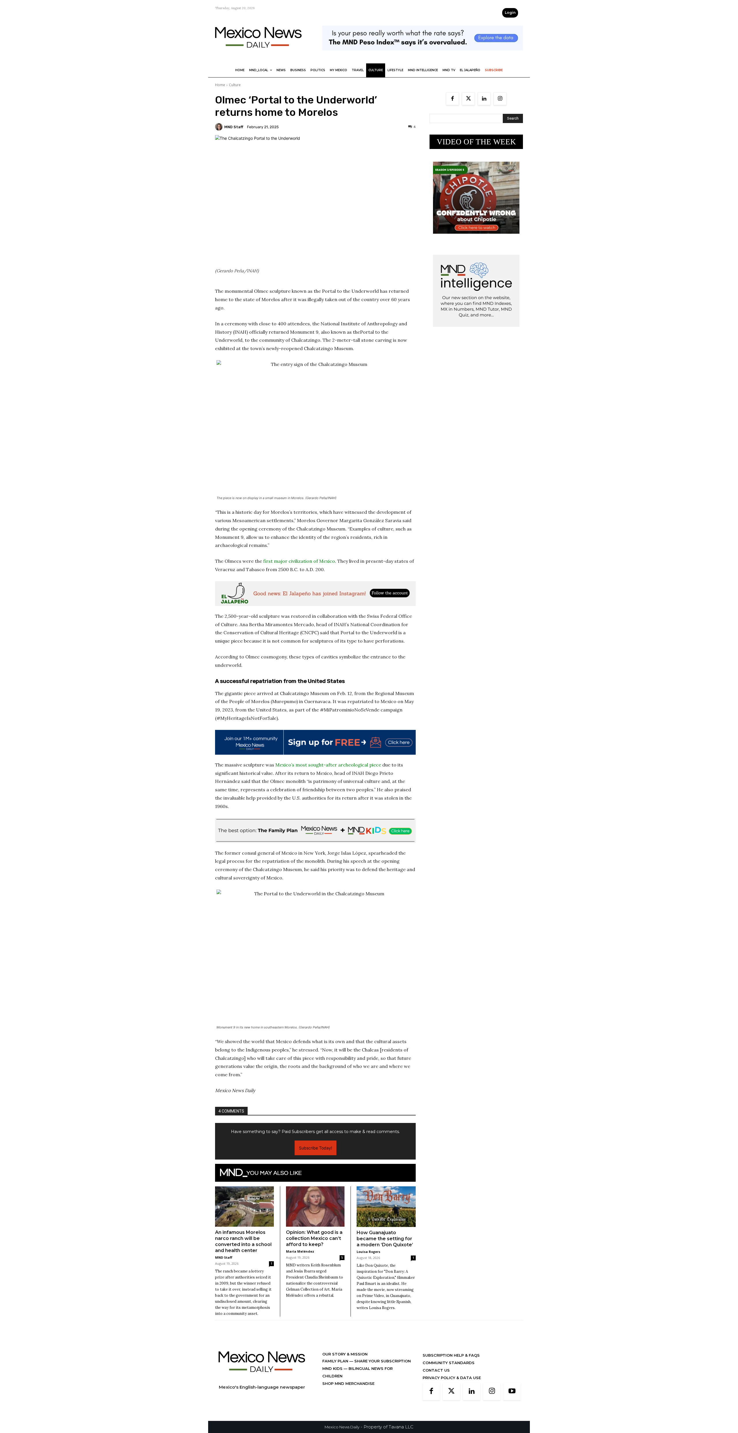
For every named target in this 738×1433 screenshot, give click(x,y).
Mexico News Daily (342, 1427)
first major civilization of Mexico (299, 561)
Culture (235, 84)
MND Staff (233, 127)
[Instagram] (500, 98)
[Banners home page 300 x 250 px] (476, 238)
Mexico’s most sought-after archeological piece (328, 765)
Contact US (436, 1370)
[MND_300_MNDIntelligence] (476, 331)
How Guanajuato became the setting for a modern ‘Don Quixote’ (385, 1238)
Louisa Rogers (368, 1251)
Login (510, 12)
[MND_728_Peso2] (422, 55)
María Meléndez (300, 1251)
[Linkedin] (484, 98)
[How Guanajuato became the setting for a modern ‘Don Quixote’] (386, 1206)
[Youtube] (512, 1391)
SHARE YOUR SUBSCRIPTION (382, 1361)
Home (220, 84)
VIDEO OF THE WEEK (476, 141)
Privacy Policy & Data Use (452, 1377)
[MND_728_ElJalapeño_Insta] (315, 593)
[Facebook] (452, 98)
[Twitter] (468, 98)
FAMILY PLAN (335, 1361)
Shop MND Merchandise (348, 1383)
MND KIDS (333, 1368)
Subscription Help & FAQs (451, 1355)
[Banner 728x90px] (315, 830)
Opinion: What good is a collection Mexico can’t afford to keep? (314, 1238)
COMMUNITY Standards (449, 1362)
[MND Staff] (219, 127)
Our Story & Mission (345, 1354)
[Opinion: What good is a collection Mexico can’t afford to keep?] (315, 1206)
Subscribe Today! (315, 1147)
